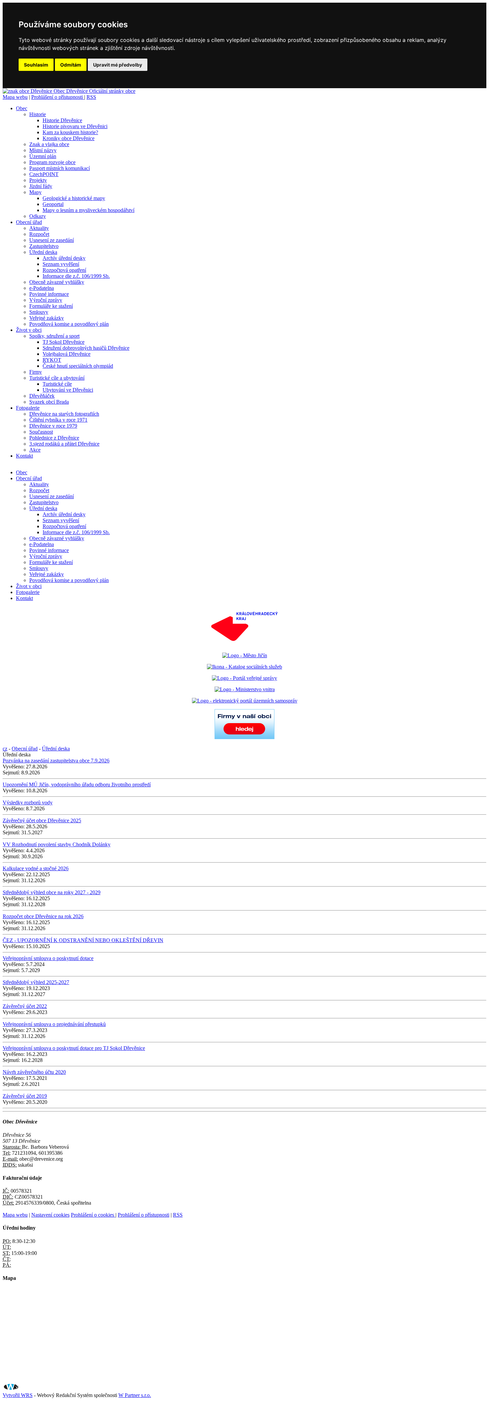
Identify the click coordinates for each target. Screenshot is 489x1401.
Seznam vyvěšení (61, 264)
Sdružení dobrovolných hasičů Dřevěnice (86, 348)
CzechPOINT (44, 174)
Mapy (35, 192)
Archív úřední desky (64, 258)
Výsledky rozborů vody (28, 802)
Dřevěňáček (42, 396)
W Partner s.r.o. (134, 1395)
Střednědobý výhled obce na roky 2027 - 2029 (51, 892)
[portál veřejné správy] (244, 678)
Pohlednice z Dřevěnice (54, 438)
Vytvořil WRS (18, 1395)
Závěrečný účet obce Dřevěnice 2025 (42, 820)
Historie (37, 114)
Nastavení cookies (50, 1215)
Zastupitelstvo (44, 246)
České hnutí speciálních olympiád (78, 366)
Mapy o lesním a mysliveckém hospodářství (88, 210)
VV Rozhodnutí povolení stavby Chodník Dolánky (56, 844)
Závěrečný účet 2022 (25, 1006)
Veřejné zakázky (46, 318)
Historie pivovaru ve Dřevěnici (75, 126)
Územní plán (42, 156)
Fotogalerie (28, 408)
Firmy (35, 372)
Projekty (38, 180)
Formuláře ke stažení (51, 306)
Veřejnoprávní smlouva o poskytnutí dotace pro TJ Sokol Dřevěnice (74, 1048)
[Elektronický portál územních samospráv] (244, 700)
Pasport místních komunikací (59, 168)
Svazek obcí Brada (49, 402)
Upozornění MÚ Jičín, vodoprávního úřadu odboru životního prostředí (77, 784)
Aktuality (39, 228)
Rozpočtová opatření (64, 270)
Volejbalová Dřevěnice (66, 354)
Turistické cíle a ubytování (56, 378)
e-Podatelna (41, 288)
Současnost (41, 432)
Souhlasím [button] (36, 65)
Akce (35, 450)
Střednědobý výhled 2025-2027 (36, 982)
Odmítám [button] (70, 65)
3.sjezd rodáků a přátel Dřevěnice (64, 444)
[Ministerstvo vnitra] (245, 689)
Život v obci (29, 330)
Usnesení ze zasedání (51, 240)
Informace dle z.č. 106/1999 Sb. (76, 276)
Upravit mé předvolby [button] (117, 65)
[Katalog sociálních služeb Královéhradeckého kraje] (244, 667)
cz (5, 748)
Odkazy (37, 216)
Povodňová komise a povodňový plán (69, 324)
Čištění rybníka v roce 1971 (58, 420)
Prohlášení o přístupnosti (57, 97)
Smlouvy (38, 312)
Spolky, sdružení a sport (54, 336)
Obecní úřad (29, 222)
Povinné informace (49, 294)
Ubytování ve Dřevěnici (68, 390)
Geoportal (53, 204)
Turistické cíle (57, 384)
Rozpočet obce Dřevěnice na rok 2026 (43, 916)
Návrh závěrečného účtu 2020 (34, 1072)
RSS (91, 97)
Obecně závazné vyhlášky (56, 282)
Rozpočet (39, 234)
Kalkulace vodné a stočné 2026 (36, 868)
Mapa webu (15, 97)
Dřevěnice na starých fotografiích (64, 414)
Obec (21, 108)
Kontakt (24, 456)
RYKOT (52, 360)
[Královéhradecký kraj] (244, 644)
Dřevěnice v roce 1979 (53, 426)
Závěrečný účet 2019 (25, 1096)
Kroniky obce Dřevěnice (68, 138)
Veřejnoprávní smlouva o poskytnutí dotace (48, 958)
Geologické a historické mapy (74, 198)
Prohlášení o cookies (93, 1215)
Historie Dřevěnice (62, 120)
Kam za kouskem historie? (70, 132)
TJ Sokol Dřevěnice (63, 342)
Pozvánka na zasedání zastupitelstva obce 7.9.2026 (56, 760)
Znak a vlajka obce (49, 144)
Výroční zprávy (45, 300)
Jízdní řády (40, 186)
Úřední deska (43, 252)
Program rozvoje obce (52, 162)
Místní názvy (43, 150)
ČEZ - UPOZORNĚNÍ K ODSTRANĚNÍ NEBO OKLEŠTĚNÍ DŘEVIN (83, 940)
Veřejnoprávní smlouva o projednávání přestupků (54, 1024)
